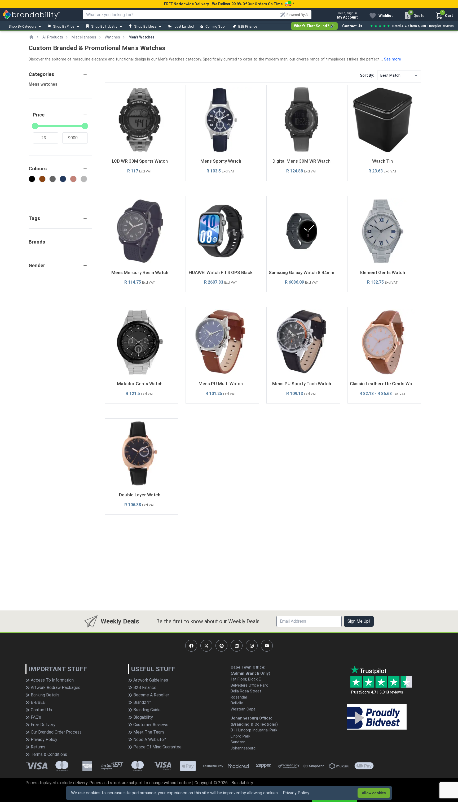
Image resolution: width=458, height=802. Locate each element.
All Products (52, 37)
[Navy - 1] (63, 179)
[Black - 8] (32, 179)
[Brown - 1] (42, 179)
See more (392, 59)
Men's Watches (142, 37)
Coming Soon (216, 26)
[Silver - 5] (84, 179)
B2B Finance (247, 26)
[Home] (31, 37)
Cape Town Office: (248, 667)
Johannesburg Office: (251, 718)
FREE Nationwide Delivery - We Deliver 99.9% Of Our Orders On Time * (229, 4)
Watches (112, 37)
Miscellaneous (84, 37)
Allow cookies (374, 793)
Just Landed (184, 26)
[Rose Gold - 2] (73, 179)
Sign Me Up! (358, 621)
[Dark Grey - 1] (52, 179)
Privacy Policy (296, 792)
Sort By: (367, 75)
